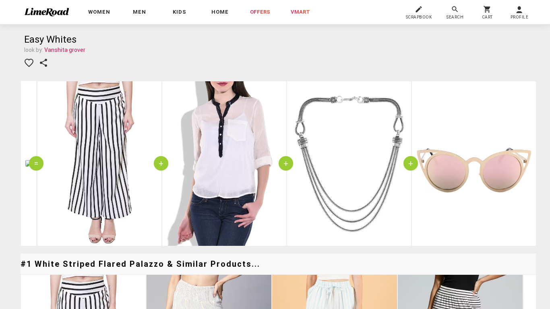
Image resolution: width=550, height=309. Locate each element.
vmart (300, 12)
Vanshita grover (64, 50)
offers (260, 12)
